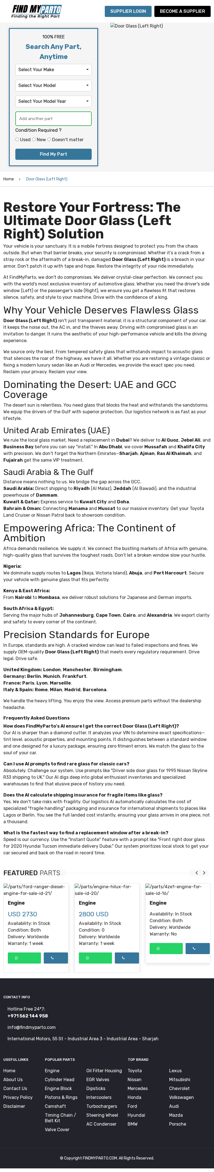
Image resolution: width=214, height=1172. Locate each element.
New (41, 139)
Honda (134, 1097)
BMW (133, 1124)
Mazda (176, 1115)
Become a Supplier (182, 11)
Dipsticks (95, 1088)
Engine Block (58, 1088)
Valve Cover (57, 1129)
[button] (53, 70)
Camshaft (55, 1106)
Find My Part (53, 154)
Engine (16, 903)
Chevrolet (179, 1088)
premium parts (137, 700)
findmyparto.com (100, 1158)
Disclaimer (14, 1106)
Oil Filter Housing (104, 1070)
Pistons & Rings (61, 1097)
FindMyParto (22, 277)
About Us (13, 1079)
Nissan (135, 1079)
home (8, 179)
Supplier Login (128, 11)
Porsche (177, 1124)
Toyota (197, 508)
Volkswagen (181, 1097)
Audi (85, 365)
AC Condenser (101, 1124)
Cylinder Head (59, 1079)
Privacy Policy (18, 1097)
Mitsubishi (179, 1079)
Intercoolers (98, 1097)
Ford (132, 1106)
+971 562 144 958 (28, 1016)
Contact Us (15, 1088)
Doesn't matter (68, 139)
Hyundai (136, 1115)
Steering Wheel (102, 1115)
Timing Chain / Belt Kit (60, 1118)
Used (25, 139)
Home (9, 1070)
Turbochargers (101, 1106)
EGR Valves (97, 1079)
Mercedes (138, 1088)
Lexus (175, 1070)
